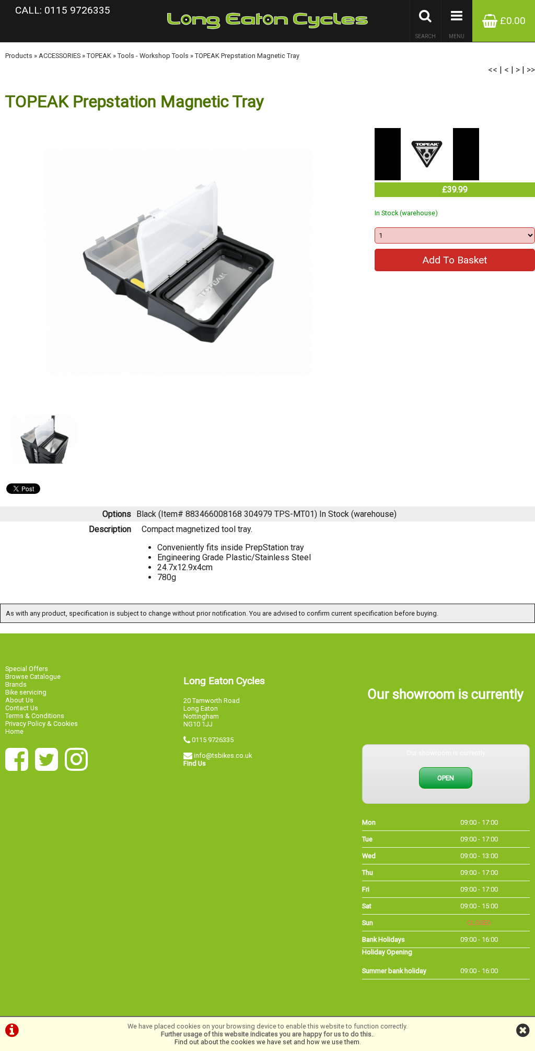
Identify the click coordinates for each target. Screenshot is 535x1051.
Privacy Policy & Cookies (41, 723)
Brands (16, 684)
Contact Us (21, 708)
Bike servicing (25, 692)
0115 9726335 (213, 740)
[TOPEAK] (427, 177)
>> (531, 70)
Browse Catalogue (33, 676)
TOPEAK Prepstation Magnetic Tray (247, 56)
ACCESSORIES (59, 56)
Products (18, 56)
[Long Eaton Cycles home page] (267, 21)
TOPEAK (99, 56)
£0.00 (511, 21)
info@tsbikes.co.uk (223, 755)
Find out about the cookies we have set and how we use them (267, 1042)
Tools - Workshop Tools (153, 56)
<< (492, 70)
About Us (19, 700)
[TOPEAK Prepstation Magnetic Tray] (178, 262)
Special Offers (26, 669)
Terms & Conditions (34, 716)
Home (14, 731)
